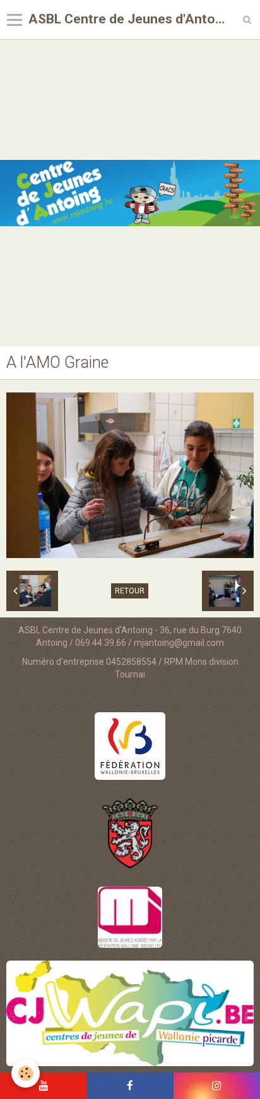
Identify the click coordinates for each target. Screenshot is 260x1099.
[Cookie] (25, 1073)
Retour (130, 590)
